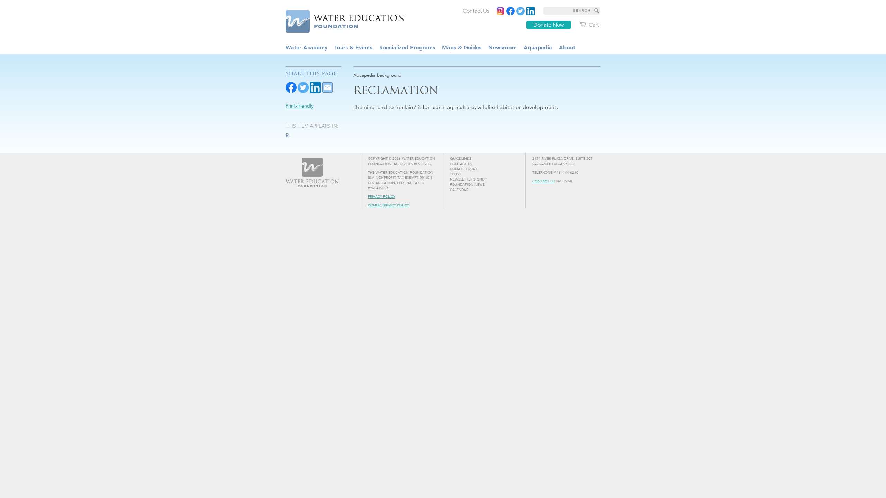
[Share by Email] (327, 87)
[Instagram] (500, 11)
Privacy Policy (381, 197)
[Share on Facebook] (291, 87)
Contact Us (543, 181)
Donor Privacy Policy (388, 205)
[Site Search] (597, 11)
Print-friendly (300, 106)
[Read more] (530, 11)
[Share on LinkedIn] (315, 87)
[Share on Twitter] (303, 87)
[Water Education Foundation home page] (340, 20)
